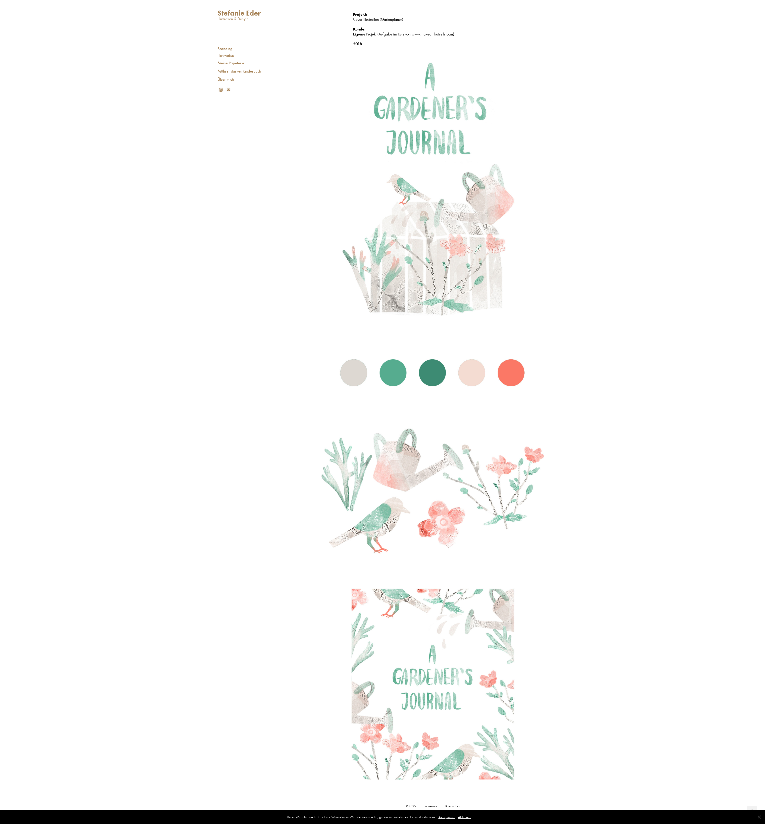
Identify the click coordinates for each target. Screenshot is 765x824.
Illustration (226, 55)
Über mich (226, 79)
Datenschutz (452, 806)
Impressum (430, 806)
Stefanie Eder (239, 13)
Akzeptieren (446, 817)
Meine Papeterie (231, 63)
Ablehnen (464, 817)
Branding (225, 48)
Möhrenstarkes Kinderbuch (239, 71)
